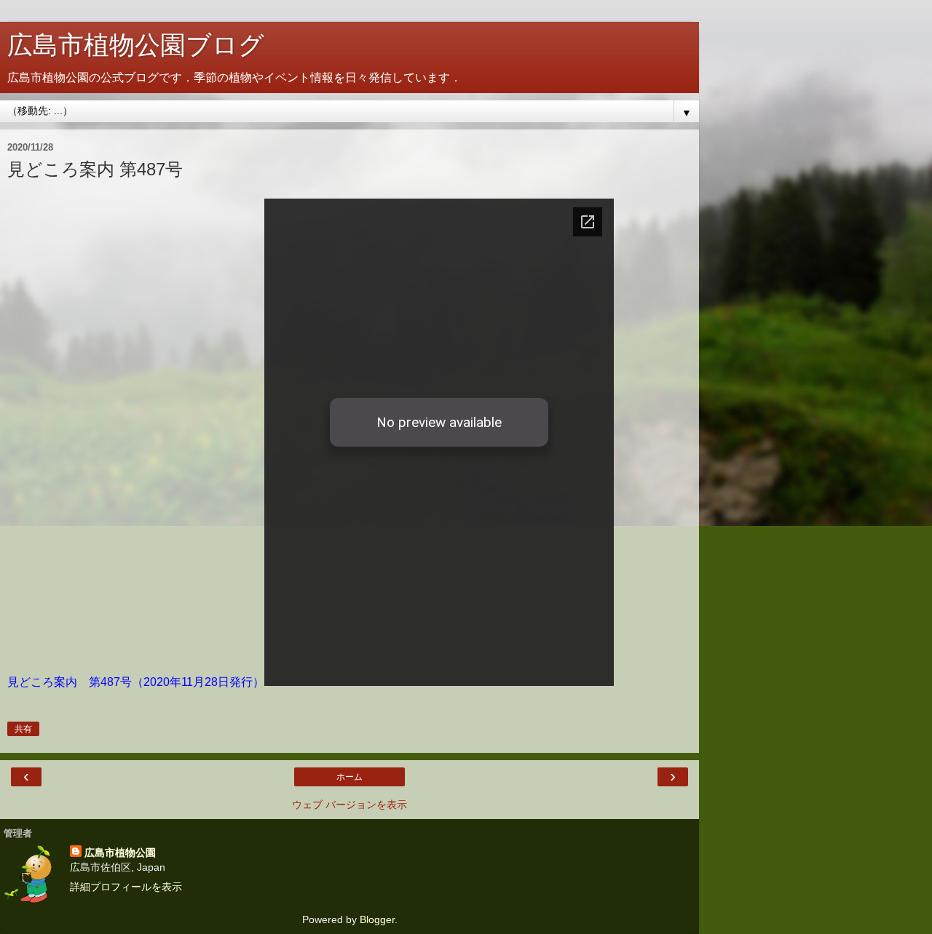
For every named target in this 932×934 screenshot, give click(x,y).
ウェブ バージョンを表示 (349, 804)
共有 (23, 729)
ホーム (349, 777)
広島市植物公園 (120, 852)
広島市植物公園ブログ (135, 45)
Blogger (377, 919)
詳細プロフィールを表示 (126, 887)
